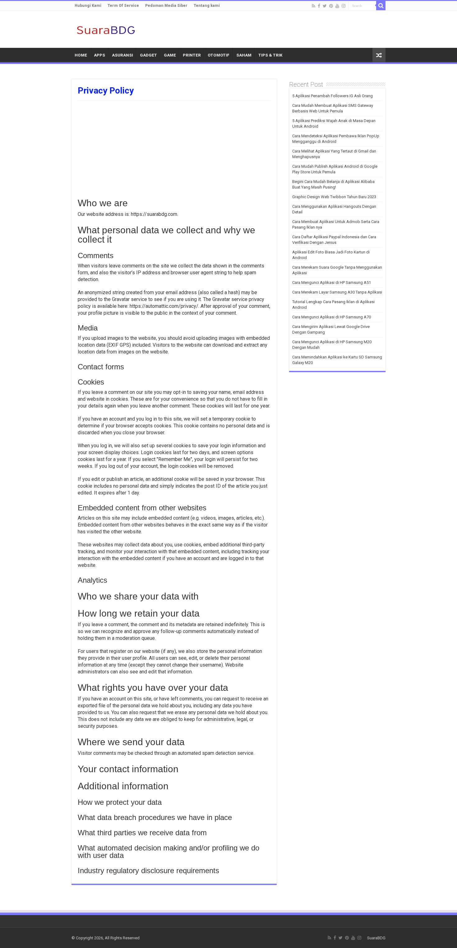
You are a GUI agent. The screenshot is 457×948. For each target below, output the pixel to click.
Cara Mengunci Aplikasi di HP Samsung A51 (331, 282)
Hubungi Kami (88, 5)
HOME (81, 55)
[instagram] (343, 6)
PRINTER (192, 55)
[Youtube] (337, 6)
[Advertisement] (174, 147)
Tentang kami (207, 5)
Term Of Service (123, 5)
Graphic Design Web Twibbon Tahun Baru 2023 (334, 196)
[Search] (380, 5)
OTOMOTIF (218, 55)
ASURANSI (122, 55)
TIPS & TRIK (270, 55)
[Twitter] (324, 6)
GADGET (148, 55)
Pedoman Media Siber (166, 5)
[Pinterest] (331, 6)
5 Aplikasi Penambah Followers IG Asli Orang (332, 95)
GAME (170, 55)
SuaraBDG (376, 938)
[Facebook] (319, 6)
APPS (99, 55)
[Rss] (313, 6)
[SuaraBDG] (105, 29)
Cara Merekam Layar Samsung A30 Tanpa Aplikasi (337, 292)
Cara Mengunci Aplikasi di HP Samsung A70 (331, 317)
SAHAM (244, 55)
